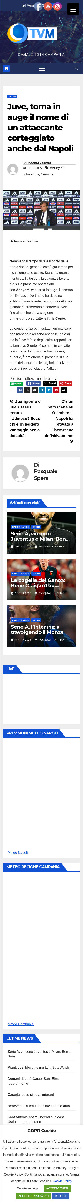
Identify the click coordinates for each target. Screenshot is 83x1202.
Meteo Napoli (18, 852)
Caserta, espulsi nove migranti (31, 1094)
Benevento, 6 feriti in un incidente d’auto (39, 1106)
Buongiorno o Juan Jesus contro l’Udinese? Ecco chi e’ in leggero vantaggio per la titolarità (25, 418)
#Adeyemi (57, 168)
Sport (12, 96)
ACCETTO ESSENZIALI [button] (33, 1196)
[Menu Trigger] (73, 9)
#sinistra (47, 174)
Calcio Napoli (20, 527)
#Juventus (31, 174)
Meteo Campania (21, 1024)
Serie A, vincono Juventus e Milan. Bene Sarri (40, 539)
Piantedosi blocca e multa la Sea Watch (38, 1067)
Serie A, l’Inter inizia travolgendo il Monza (37, 629)
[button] (76, 68)
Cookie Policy (62, 1181)
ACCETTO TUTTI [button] (57, 1188)
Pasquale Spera (39, 162)
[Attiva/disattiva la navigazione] (42, 68)
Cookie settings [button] (27, 1188)
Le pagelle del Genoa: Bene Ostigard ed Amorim (38, 585)
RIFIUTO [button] (60, 1196)
